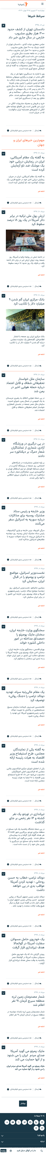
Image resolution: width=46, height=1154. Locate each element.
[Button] (38, 130)
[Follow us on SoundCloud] (6, 1122)
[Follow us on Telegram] (24, 1122)
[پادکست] (11, 1151)
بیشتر (23, 1103)
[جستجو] (41, 1151)
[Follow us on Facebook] (30, 1122)
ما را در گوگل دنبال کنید (26, 1150)
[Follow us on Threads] (36, 1128)
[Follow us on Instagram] (42, 1128)
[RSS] (36, 1122)
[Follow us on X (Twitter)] (18, 1122)
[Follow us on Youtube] (12, 1122)
